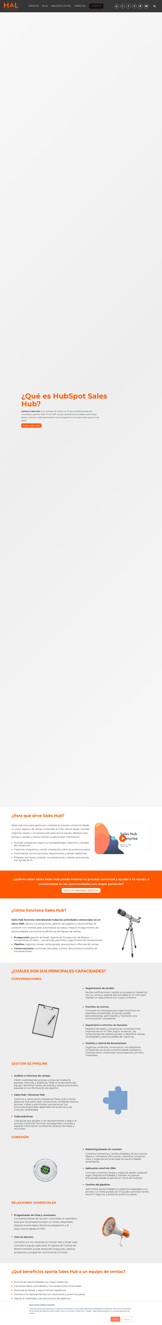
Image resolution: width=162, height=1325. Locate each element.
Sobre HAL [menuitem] (80, 6)
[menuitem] (96, 6)
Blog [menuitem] (45, 6)
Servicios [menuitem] (34, 6)
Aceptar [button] (115, 1319)
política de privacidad (66, 1311)
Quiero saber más (31, 425)
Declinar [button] (127, 1319)
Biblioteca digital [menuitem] (61, 6)
